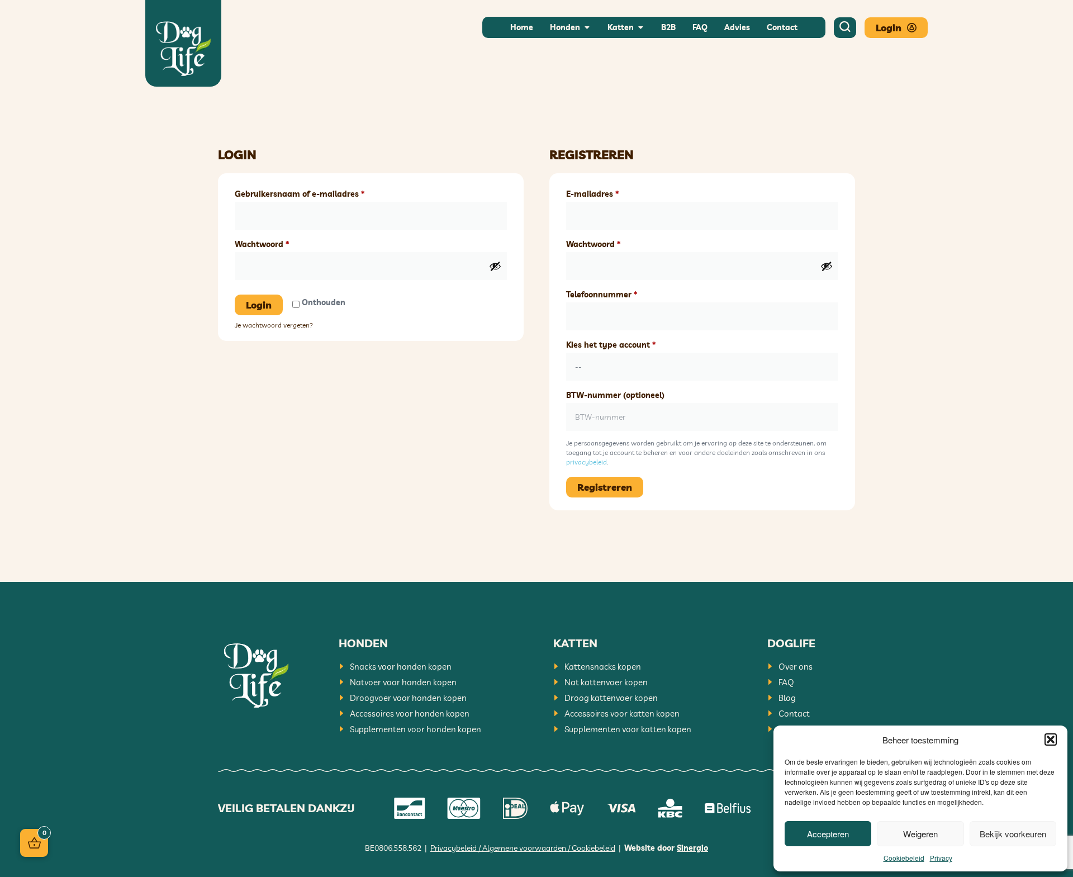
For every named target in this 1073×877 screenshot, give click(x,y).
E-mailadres (605, 192)
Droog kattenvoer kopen (611, 698)
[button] (1050, 739)
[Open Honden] (587, 28)
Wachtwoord (275, 242)
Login (259, 305)
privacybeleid (586, 462)
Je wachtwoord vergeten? (274, 325)
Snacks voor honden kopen (401, 666)
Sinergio (692, 848)
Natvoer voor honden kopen (403, 682)
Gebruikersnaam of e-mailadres (312, 192)
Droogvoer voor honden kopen (408, 698)
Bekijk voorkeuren (1013, 834)
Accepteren (828, 834)
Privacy (941, 857)
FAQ (786, 682)
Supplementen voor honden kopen (415, 729)
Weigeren (920, 834)
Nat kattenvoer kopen (606, 682)
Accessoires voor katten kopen (622, 713)
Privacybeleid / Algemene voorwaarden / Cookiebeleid (522, 848)
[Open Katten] (640, 28)
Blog (787, 698)
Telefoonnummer (614, 293)
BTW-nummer (615, 395)
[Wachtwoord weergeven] (495, 266)
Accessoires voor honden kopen (409, 713)
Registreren (604, 487)
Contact (794, 713)
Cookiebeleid (904, 857)
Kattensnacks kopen (602, 666)
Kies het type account (623, 343)
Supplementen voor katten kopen (627, 729)
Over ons (795, 666)
